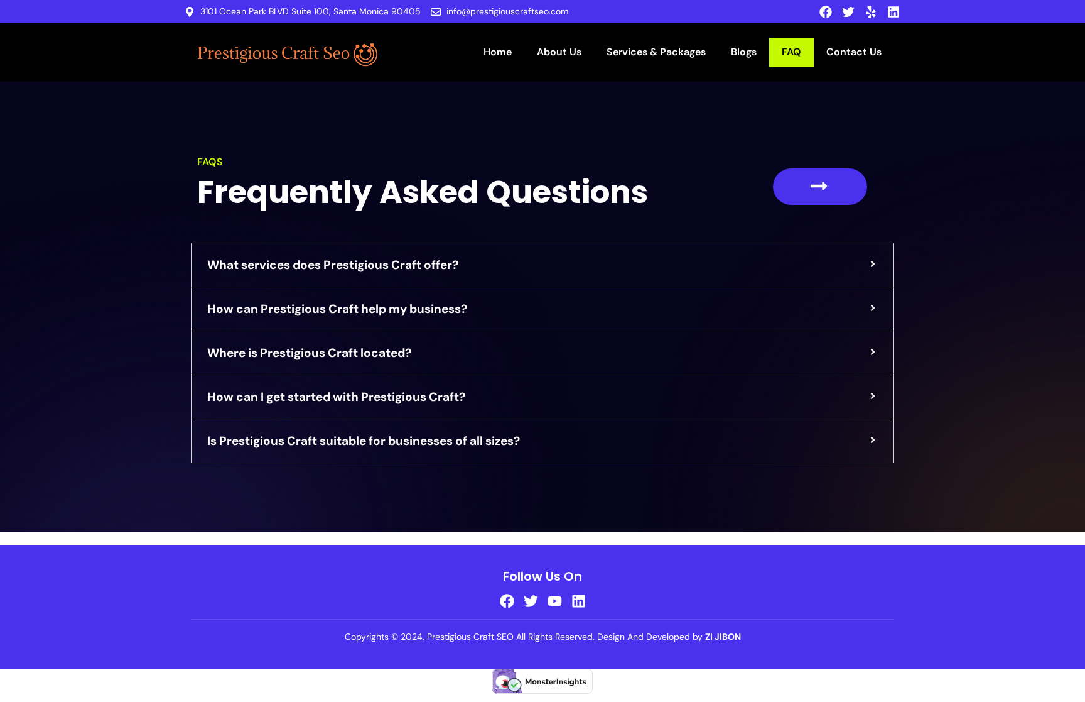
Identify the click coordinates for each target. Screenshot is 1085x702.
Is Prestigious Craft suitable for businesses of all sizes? (363, 441)
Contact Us (854, 51)
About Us (559, 51)
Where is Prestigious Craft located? (309, 353)
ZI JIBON (723, 636)
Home (497, 51)
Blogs (744, 51)
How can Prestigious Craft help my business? (337, 309)
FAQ (791, 51)
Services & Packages (656, 51)
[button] (542, 265)
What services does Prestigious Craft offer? (332, 265)
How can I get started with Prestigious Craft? (336, 397)
